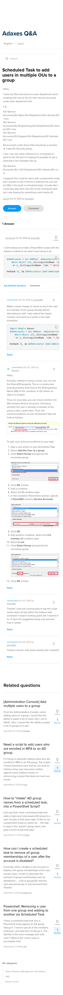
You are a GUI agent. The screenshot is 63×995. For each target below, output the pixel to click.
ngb (25, 946)
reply (10, 354)
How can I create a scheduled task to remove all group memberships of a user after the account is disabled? (27, 854)
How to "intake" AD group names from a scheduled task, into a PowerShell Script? (26, 802)
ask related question (15, 285)
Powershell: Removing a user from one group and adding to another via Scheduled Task (26, 910)
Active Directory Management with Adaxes (26, 971)
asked (6, 198)
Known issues (12, 981)
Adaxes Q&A (19, 33)
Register (8, 43)
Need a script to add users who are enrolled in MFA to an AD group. (27, 748)
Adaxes (16, 6)
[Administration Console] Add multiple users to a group (25, 704)
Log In (20, 43)
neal (25, 784)
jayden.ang (26, 892)
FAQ (7, 976)
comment (33, 208)
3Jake (26, 835)
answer (12, 208)
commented (12, 300)
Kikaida (26, 730)
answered (10, 238)
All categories (9, 963)
